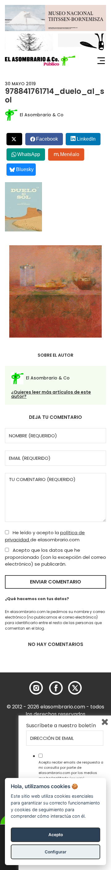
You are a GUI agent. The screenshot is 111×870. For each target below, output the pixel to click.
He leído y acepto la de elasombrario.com (45, 536)
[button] (40, 61)
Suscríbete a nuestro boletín (61, 725)
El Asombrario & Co (42, 115)
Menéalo (69, 154)
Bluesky (25, 169)
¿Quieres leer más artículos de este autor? (51, 394)
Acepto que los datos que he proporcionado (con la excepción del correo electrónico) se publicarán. (55, 557)
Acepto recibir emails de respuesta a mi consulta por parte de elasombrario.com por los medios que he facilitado (71, 770)
